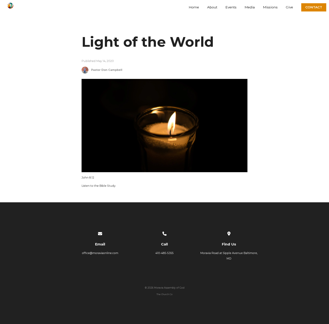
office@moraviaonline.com (100, 253)
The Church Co (164, 294)
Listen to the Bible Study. (99, 185)
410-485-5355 (164, 253)
